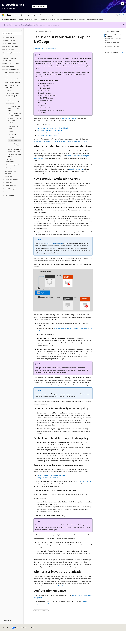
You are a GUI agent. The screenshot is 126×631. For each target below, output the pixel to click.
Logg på (121, 15)
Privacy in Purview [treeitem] (8, 195)
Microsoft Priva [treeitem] (7, 182)
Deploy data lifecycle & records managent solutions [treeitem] (12, 96)
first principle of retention (54, 243)
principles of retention (83, 481)
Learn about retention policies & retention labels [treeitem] (14, 108)
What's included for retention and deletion (114, 35)
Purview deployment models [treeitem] (11, 192)
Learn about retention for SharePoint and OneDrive (53, 128)
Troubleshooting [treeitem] (8, 176)
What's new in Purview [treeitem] (9, 43)
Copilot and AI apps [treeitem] (15, 140)
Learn (35, 31)
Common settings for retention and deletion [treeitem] (14, 145)
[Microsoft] (3, 15)
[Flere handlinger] (90, 31)
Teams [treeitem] (11, 131)
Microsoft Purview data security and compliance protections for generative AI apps (60, 141)
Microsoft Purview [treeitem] (8, 37)
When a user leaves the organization (112, 43)
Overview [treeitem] (8, 90)
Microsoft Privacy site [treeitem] (9, 185)
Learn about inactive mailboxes (61, 586)
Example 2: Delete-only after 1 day (48, 478)
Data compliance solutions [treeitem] (12, 73)
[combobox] (11, 33)
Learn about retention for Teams (47, 135)
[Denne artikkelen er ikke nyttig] (122, 52)
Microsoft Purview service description (46, 48)
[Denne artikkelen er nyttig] (120, 52)
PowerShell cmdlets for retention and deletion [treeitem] (14, 150)
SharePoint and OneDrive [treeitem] (13, 127)
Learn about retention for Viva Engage (49, 130)
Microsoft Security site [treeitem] (9, 189)
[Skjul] (21, 30)
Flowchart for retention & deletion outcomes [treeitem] (14, 114)
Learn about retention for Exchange (48, 133)
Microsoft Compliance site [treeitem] (10, 179)
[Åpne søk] (117, 15)
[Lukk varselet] (122, 3)
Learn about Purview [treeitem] (9, 40)
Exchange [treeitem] (11, 137)
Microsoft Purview (44, 31)
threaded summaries (76, 169)
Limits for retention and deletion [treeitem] (14, 155)
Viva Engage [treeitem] (12, 134)
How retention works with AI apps (113, 39)
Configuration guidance (112, 46)
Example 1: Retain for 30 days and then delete (51, 475)
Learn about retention (69, 118)
